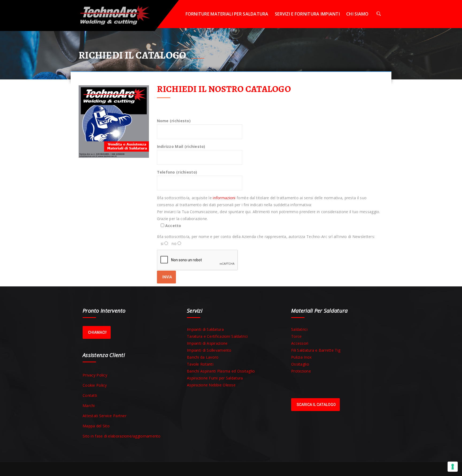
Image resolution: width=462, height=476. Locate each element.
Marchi (89, 405)
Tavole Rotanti (200, 364)
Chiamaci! (97, 332)
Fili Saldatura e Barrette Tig (315, 350)
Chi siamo (357, 14)
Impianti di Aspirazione (207, 343)
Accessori (300, 343)
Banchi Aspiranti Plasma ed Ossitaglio (221, 371)
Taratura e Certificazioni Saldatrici (217, 336)
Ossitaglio (300, 364)
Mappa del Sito (96, 425)
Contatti (90, 395)
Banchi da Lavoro (202, 357)
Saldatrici (299, 329)
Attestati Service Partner (104, 415)
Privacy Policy (95, 375)
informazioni (224, 197)
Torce (296, 336)
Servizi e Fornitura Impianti (307, 14)
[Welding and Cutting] (119, 14)
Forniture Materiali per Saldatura (227, 14)
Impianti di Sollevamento (209, 350)
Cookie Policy (95, 385)
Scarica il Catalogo (316, 404)
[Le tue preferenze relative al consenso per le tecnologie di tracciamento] (453, 467)
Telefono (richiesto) (177, 172)
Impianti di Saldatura (205, 329)
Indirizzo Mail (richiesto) (181, 146)
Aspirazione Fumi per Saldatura (215, 378)
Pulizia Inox (301, 357)
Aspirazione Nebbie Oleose (211, 384)
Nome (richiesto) (174, 120)
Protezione (301, 371)
